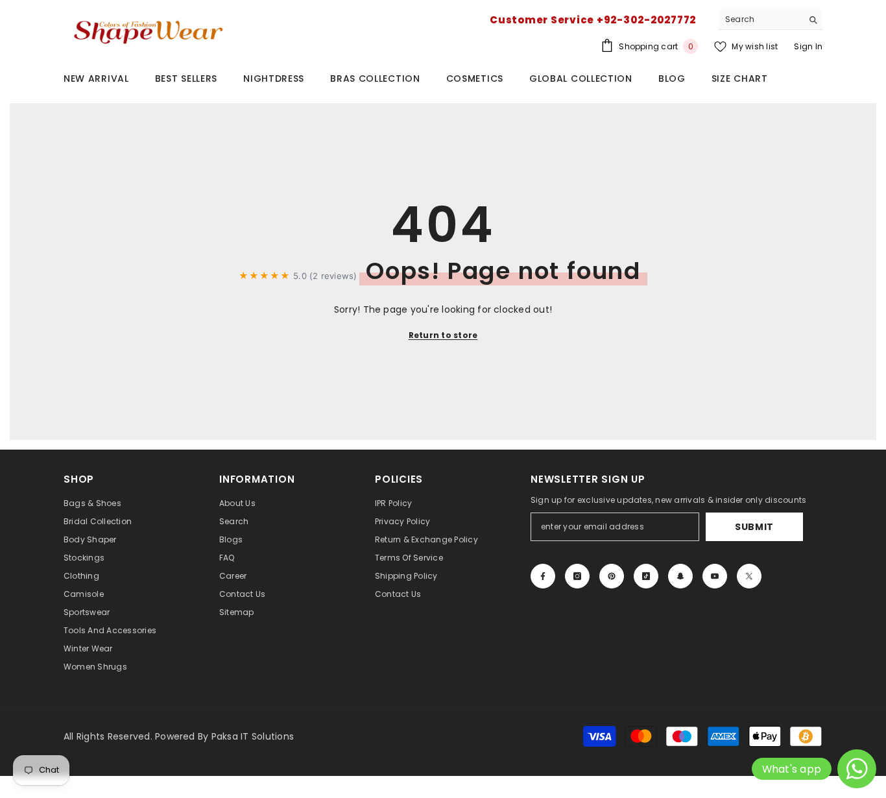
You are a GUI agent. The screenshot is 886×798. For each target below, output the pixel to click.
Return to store (443, 335)
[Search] (770, 20)
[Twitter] (749, 576)
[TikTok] (646, 576)
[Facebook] (543, 576)
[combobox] (760, 19)
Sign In (808, 46)
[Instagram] (577, 576)
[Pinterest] (611, 576)
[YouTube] (714, 576)
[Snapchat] (680, 576)
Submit (754, 526)
